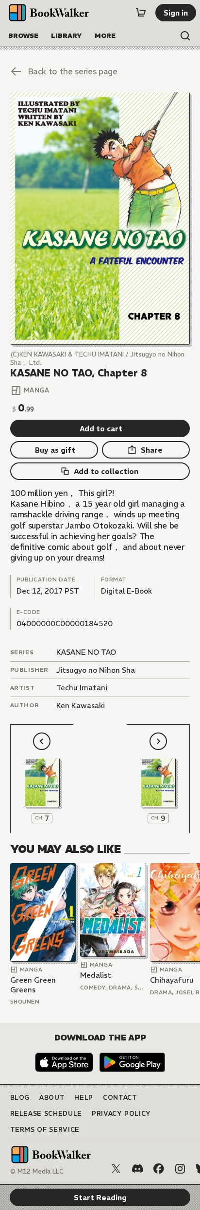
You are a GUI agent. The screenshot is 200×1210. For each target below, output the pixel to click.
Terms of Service (45, 1129)
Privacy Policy (121, 1113)
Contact (120, 1097)
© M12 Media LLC (37, 1171)
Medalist (95, 975)
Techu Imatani (81, 687)
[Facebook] (159, 1169)
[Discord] (137, 1169)
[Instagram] (180, 1169)
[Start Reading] (100, 218)
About (52, 1097)
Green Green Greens (33, 984)
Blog (20, 1097)
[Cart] (140, 12)
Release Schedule (46, 1113)
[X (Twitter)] (116, 1169)
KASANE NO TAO (86, 652)
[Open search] (185, 36)
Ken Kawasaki (80, 705)
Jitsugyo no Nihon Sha (95, 670)
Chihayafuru (172, 980)
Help (83, 1097)
